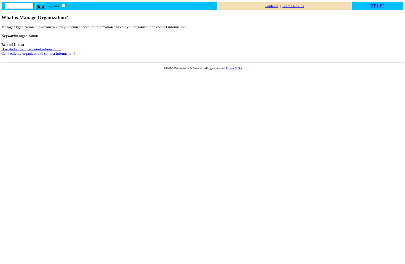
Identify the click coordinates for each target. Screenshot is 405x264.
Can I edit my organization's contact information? (38, 53)
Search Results (293, 6)
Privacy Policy (234, 68)
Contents (271, 6)
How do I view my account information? (31, 49)
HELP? (377, 6)
